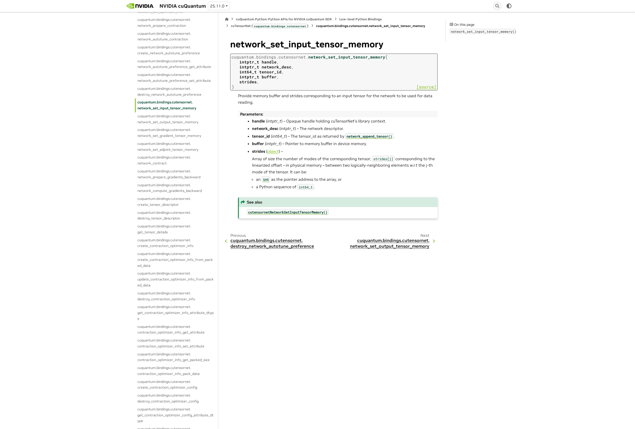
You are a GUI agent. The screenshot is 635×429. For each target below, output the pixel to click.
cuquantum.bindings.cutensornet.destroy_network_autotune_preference (169, 91)
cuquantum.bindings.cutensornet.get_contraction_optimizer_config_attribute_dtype (175, 415)
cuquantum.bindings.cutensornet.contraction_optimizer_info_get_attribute (171, 329)
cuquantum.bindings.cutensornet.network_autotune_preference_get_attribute (174, 64)
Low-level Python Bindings (360, 19)
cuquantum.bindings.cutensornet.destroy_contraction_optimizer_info (166, 296)
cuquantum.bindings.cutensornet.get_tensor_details (164, 229)
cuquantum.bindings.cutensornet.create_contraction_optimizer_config (167, 384)
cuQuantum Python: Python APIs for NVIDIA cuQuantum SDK (284, 19)
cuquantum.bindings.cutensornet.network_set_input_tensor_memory (166, 105)
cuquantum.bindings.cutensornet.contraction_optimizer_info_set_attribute (170, 343)
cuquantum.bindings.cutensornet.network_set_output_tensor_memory (167, 119)
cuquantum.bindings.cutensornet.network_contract (164, 160)
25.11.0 (217, 5)
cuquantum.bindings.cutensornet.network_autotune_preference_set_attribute (174, 77)
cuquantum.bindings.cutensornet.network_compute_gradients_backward (169, 188)
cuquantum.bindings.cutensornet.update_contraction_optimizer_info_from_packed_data (175, 279)
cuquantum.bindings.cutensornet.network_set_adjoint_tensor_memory (167, 146)
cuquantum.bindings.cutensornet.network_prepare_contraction (164, 22)
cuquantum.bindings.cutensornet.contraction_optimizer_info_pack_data (168, 371)
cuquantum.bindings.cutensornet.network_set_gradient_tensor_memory (169, 132)
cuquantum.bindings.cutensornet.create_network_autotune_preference (168, 50)
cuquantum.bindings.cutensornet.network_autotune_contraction (164, 36)
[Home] (226, 19)
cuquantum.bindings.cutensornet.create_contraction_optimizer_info (165, 243)
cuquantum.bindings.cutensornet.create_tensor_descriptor (164, 201)
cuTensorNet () (270, 26)
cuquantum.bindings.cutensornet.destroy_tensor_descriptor (164, 215)
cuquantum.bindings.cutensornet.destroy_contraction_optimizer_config (168, 398)
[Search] (497, 6)
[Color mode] (509, 6)
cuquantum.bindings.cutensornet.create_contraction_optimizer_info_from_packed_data (175, 259)
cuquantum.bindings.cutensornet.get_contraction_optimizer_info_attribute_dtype (175, 313)
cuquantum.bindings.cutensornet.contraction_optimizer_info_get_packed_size (173, 357)
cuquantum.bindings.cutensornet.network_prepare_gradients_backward (168, 174)
